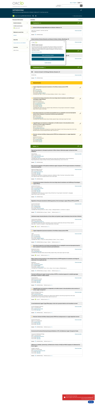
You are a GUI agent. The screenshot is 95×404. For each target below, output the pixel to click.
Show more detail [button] (78, 30)
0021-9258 (38, 309)
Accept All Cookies (48, 59)
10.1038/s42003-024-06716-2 (38, 221)
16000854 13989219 (42, 92)
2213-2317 (38, 157)
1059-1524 (38, 172)
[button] (80, 19)
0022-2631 (38, 337)
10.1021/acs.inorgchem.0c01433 (39, 350)
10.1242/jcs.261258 (36, 206)
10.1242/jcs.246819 (38, 139)
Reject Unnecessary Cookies (48, 55)
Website (15, 35)
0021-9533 (40, 105)
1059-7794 (38, 281)
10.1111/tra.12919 (38, 90)
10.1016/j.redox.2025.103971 (38, 156)
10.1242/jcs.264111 (38, 104)
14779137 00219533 (40, 208)
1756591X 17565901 (40, 266)
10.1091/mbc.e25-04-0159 (38, 171)
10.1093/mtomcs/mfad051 (38, 264)
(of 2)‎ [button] (48, 226)
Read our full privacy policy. (37, 51)
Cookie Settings (48, 62)
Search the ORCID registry (58, 6)
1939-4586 (38, 174)
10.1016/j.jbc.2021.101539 (38, 308)
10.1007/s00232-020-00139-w (38, 336)
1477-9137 (40, 106)
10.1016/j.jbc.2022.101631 (40, 128)
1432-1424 (38, 338)
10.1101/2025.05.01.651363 (40, 103)
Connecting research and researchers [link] (20, 6)
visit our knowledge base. (89, 397)
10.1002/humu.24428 (37, 280)
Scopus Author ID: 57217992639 (19, 42)
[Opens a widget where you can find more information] (91, 402)
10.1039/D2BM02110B (39, 117)
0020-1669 (38, 351)
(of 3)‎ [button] (59, 212)
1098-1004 (38, 282)
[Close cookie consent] (64, 42)
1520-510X (38, 352)
